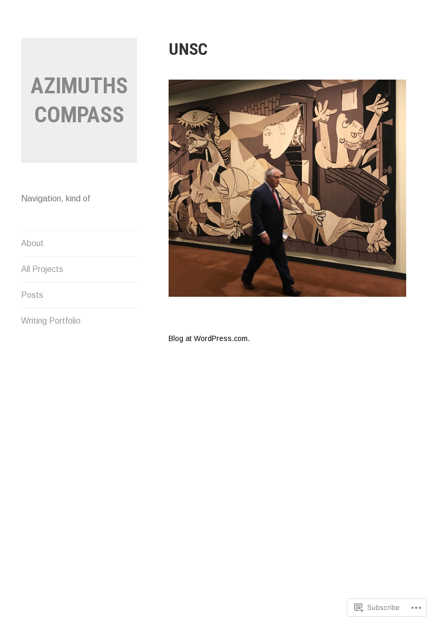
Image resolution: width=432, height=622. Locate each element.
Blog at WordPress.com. (209, 338)
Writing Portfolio (51, 320)
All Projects (42, 269)
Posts (32, 294)
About (32, 243)
